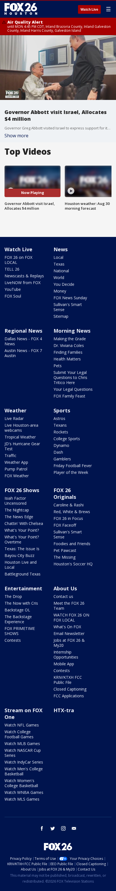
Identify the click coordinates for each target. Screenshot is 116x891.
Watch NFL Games (22, 725)
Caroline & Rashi (68, 505)
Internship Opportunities (65, 654)
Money (59, 291)
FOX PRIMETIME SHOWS (20, 631)
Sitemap (60, 316)
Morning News (71, 330)
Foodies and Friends (71, 543)
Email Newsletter (68, 633)
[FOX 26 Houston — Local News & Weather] (21, 9)
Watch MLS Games (22, 799)
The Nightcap (17, 510)
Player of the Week (70, 472)
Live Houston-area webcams (21, 427)
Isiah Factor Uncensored (15, 500)
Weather (15, 410)
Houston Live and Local (21, 564)
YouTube (13, 289)
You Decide (63, 284)
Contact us (63, 596)
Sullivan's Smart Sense (67, 307)
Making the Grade (69, 338)
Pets (57, 365)
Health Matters (67, 359)
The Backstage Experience (18, 619)
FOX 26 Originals (64, 493)
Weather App (16, 462)
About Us (65, 588)
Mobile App (63, 663)
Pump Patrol (16, 469)
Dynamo (61, 445)
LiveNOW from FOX (23, 282)
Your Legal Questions (73, 389)
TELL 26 (12, 269)
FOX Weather (17, 475)
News (60, 249)
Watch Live (89, 10)
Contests (13, 640)
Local (58, 257)
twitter (52, 828)
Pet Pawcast (64, 550)
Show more (16, 135)
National (61, 270)
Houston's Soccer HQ (73, 563)
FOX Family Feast (69, 396)
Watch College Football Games (19, 734)
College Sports (66, 438)
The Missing (64, 557)
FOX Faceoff (64, 525)
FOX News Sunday (70, 297)
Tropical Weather (20, 437)
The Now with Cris (21, 603)
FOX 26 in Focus (68, 518)
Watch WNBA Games (24, 792)
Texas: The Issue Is (22, 548)
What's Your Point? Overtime (22, 539)
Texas (58, 264)
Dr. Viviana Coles (68, 345)
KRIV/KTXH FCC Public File (67, 680)
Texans (60, 425)
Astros (59, 418)
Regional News (23, 330)
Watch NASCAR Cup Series (23, 753)
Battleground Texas (23, 574)
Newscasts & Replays (24, 275)
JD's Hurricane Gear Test (22, 446)
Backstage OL (17, 610)
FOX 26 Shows (22, 490)
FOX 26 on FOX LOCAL (18, 260)
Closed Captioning (69, 689)
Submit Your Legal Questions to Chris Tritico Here (70, 377)
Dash (58, 452)
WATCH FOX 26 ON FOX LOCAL (71, 617)
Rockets (60, 432)
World (58, 277)
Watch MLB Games (22, 743)
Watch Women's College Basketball (21, 783)
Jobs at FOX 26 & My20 (69, 643)
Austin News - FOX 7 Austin (23, 353)
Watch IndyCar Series (24, 762)
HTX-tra (63, 710)
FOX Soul (13, 296)
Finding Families (67, 352)
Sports (61, 410)
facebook (41, 828)
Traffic (10, 455)
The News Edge (19, 516)
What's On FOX (67, 626)
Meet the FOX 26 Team (68, 605)
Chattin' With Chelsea (24, 523)
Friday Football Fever (72, 465)
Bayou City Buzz (19, 555)
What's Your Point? (22, 530)
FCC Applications (68, 695)
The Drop (13, 596)
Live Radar (14, 418)
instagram (63, 828)
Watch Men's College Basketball (24, 771)
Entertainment (23, 588)
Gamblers (62, 459)
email (74, 828)
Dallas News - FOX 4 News (23, 341)
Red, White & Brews (71, 511)
